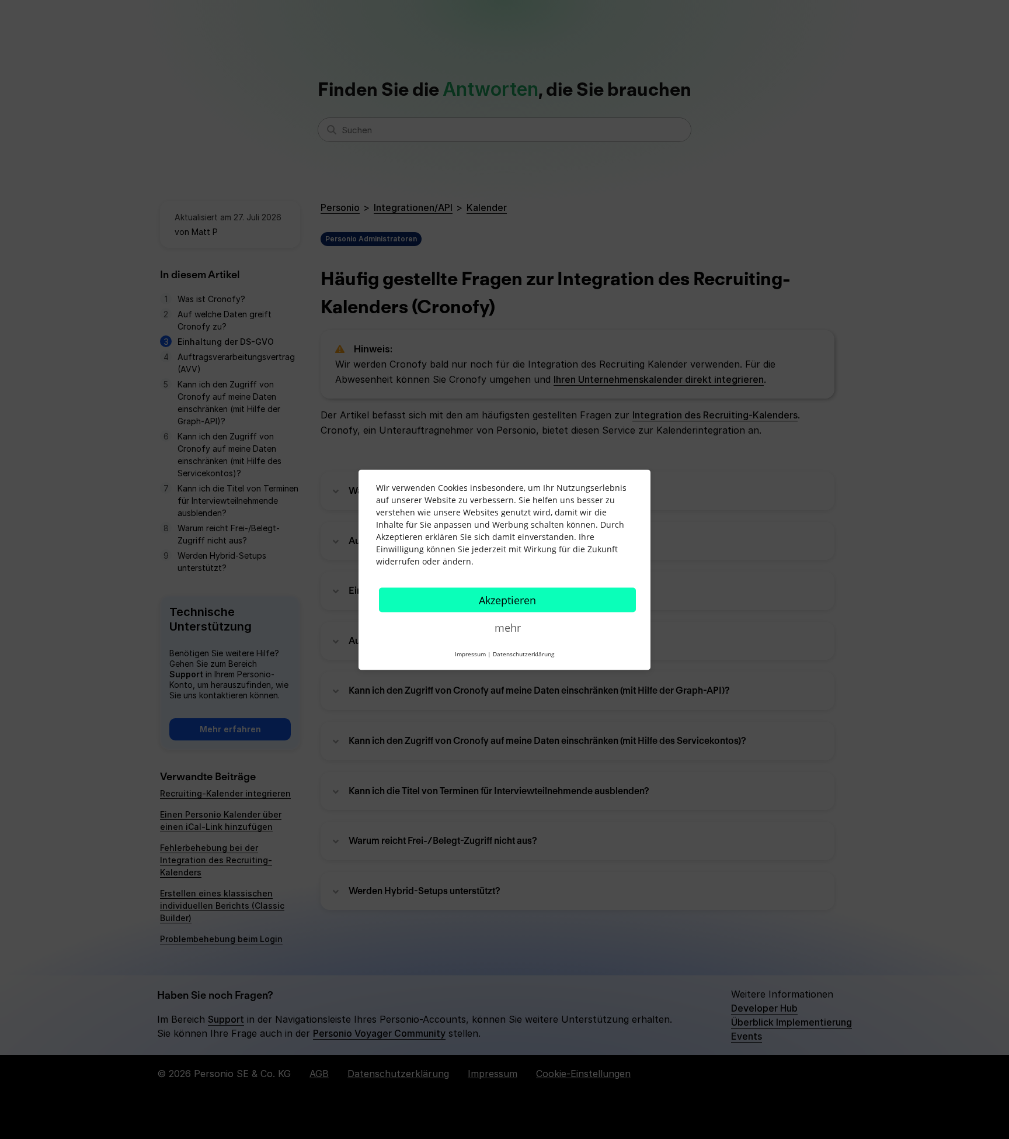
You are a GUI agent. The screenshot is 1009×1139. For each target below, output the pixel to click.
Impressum (470, 653)
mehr (508, 627)
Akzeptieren (507, 600)
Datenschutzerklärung (523, 653)
